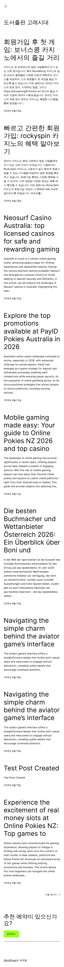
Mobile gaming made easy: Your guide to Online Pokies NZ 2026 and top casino (29, 433)
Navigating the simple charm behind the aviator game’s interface (32, 632)
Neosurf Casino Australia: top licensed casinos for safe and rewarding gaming (31, 233)
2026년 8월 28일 (12, 110)
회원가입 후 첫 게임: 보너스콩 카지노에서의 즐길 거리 (32, 49)
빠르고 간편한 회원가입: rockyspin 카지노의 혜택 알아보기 (32, 139)
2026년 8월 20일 (12, 603)
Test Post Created (31, 768)
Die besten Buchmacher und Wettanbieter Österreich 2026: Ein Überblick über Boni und (32, 530)
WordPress (10, 960)
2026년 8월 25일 (12, 298)
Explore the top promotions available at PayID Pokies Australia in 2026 (32, 331)
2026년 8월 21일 (12, 494)
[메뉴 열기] (5, 6)
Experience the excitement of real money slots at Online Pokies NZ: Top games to (31, 818)
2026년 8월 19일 (12, 677)
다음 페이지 (52, 894)
